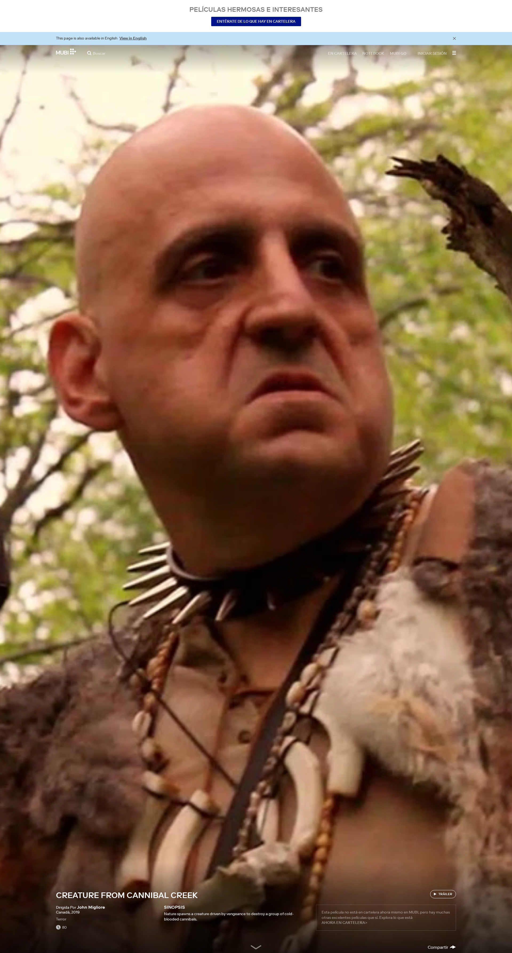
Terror (61, 919)
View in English (133, 38)
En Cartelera (342, 53)
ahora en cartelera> (344, 922)
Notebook (373, 53)
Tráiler (445, 894)
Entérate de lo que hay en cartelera (256, 21)
